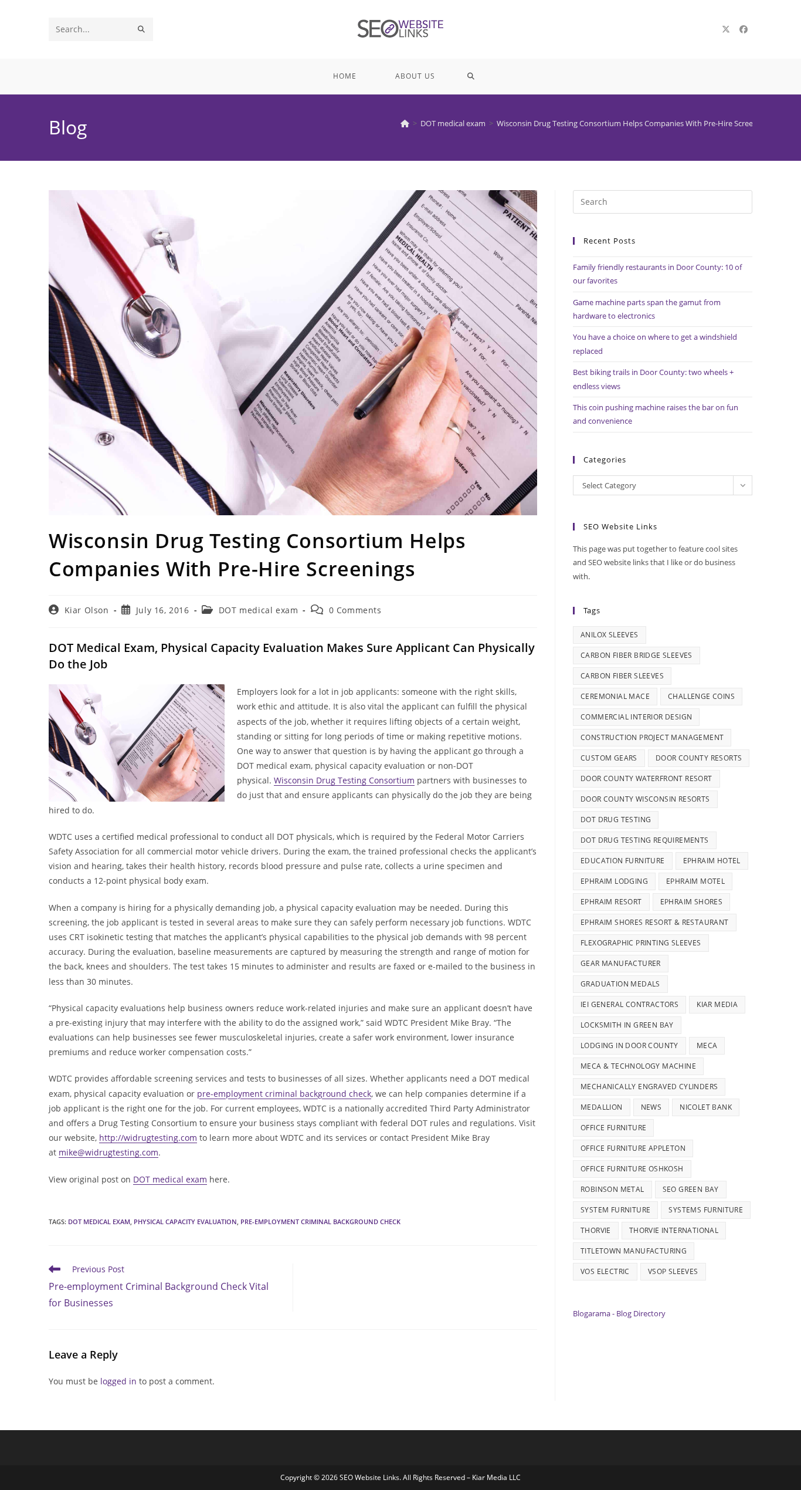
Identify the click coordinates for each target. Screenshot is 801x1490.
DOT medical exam (258, 610)
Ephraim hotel (712, 861)
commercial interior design (636, 717)
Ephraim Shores (691, 902)
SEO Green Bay (691, 1189)
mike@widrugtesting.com (108, 1152)
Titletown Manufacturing (634, 1251)
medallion (602, 1107)
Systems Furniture (705, 1210)
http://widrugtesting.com (148, 1137)
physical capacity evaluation (185, 1221)
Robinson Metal (612, 1189)
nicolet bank (706, 1107)
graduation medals (620, 984)
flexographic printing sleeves (641, 943)
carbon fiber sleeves (622, 676)
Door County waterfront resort (646, 778)
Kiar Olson (87, 610)
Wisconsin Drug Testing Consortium (344, 780)
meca (707, 1045)
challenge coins (701, 696)
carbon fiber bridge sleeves (637, 655)
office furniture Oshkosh (632, 1169)
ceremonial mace (615, 696)
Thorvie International (673, 1230)
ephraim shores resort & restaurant (655, 922)
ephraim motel (695, 881)
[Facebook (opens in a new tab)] (743, 29)
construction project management (652, 737)
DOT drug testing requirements (645, 840)
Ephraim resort (611, 902)
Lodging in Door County (629, 1045)
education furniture (623, 861)
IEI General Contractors (629, 1004)
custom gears (609, 758)
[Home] (404, 123)
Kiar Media (717, 1004)
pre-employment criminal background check (284, 1093)
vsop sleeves (673, 1271)
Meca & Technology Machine (638, 1066)
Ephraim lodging (614, 881)
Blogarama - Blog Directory (619, 1313)
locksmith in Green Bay (627, 1025)
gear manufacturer (621, 963)
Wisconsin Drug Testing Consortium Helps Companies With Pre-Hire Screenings (634, 123)
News (651, 1107)
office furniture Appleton (633, 1148)
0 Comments (355, 610)
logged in (118, 1381)
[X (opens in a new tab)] (726, 29)
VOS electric (605, 1271)
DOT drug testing (616, 820)
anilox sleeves (610, 635)
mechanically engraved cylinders (649, 1087)
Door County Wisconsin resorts (645, 799)
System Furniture (615, 1210)
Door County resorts (699, 758)
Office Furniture (613, 1128)
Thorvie (596, 1230)
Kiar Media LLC (496, 1477)
